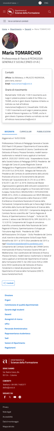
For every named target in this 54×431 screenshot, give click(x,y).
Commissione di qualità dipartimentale (21, 304)
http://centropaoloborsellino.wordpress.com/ (24, 243)
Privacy (5, 407)
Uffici (7, 323)
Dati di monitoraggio (11, 421)
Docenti (28, 29)
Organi (8, 299)
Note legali (7, 411)
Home (4, 29)
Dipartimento (16, 29)
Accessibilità (7, 416)
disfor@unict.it (9, 387)
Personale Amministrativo (16, 328)
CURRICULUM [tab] (26, 131)
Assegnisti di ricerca (13, 319)
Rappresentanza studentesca (17, 333)
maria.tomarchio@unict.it (21, 83)
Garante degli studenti (14, 309)
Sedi (7, 338)
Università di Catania (9, 3)
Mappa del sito (8, 426)
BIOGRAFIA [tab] (9, 131)
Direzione (9, 295)
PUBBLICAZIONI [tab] (44, 131)
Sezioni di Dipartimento (15, 342)
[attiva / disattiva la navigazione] (4, 11)
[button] (18, 3)
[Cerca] (49, 11)
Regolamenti (10, 347)
